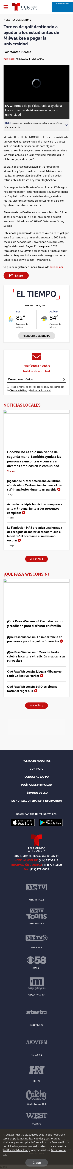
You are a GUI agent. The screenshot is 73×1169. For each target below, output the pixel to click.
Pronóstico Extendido (36, 336)
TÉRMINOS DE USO (36, 793)
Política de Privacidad (40, 390)
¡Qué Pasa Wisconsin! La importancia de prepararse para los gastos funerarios (34, 639)
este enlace (56, 267)
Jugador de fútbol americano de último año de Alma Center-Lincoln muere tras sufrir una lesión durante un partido (34, 485)
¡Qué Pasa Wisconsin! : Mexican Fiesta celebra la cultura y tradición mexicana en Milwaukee (36, 656)
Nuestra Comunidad (17, 20)
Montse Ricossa (20, 52)
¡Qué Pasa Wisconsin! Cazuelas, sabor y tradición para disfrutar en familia (35, 623)
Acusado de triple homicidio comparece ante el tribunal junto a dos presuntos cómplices (34, 508)
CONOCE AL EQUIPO (36, 777)
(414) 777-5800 (52, 865)
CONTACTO (36, 769)
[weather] (11, 319)
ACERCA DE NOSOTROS (36, 761)
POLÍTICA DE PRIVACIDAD (36, 785)
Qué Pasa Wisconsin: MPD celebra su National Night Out (32, 688)
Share (18, 275)
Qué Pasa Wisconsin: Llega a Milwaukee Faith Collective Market (34, 673)
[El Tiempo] (36, 298)
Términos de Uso (18, 390)
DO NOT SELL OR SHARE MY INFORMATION (36, 801)
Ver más (35, 559)
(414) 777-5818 (48, 860)
